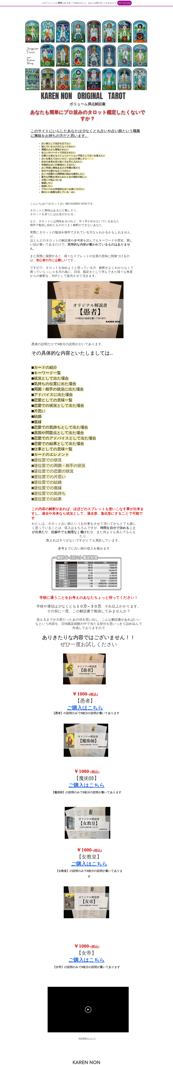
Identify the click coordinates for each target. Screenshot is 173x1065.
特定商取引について (87, 1038)
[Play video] (88, 1009)
